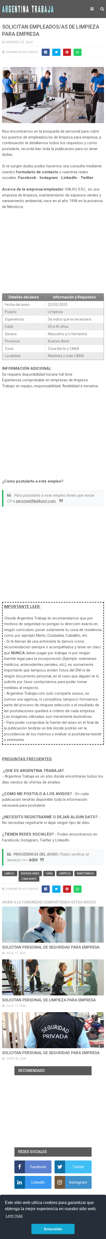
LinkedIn (69, 177)
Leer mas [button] (14, 1216)
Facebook (27, 177)
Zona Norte (29, 878)
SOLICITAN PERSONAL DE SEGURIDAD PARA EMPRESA (51, 947)
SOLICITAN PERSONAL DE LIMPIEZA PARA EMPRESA (49, 1000)
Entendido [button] (53, 1229)
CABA (49, 873)
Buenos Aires (30, 873)
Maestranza (85, 873)
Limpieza (64, 873)
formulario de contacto (37, 172)
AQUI (33, 860)
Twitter (87, 177)
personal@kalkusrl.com (36, 501)
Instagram (49, 177)
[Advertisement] (53, 252)
